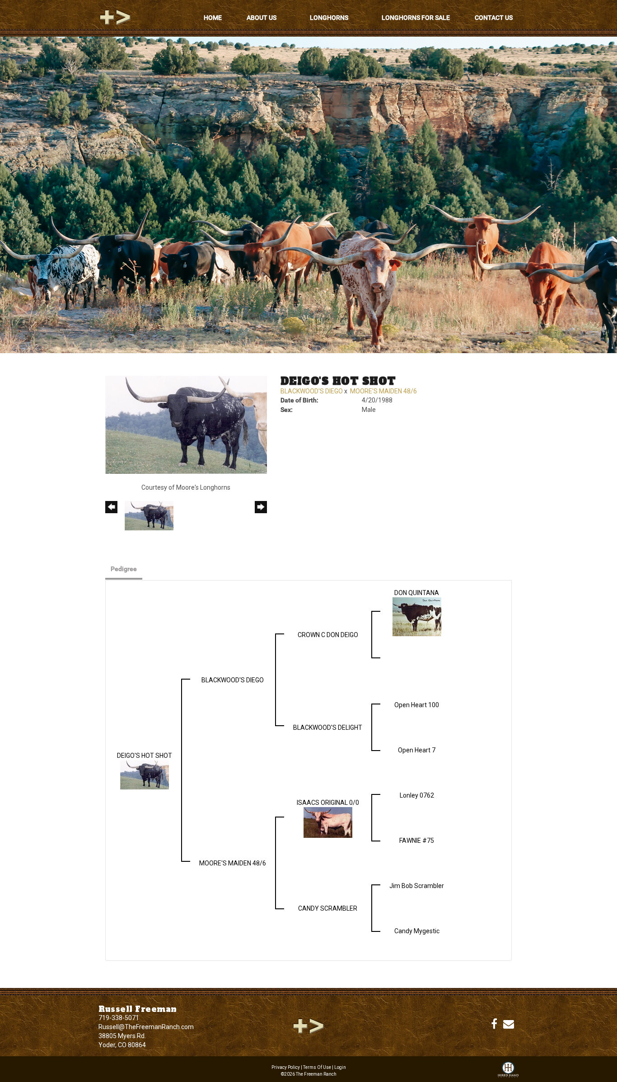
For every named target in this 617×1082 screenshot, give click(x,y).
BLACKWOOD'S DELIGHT (327, 727)
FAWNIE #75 (416, 840)
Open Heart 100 (416, 705)
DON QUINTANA (416, 592)
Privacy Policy (285, 1067)
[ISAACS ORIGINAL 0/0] (328, 821)
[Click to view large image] (186, 424)
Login (340, 1067)
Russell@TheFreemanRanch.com (146, 1026)
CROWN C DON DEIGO (328, 634)
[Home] (308, 1025)
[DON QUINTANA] (417, 615)
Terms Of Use (317, 1067)
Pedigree (124, 568)
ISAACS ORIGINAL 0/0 (328, 802)
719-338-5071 (118, 1017)
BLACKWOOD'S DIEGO (311, 391)
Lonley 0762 (417, 795)
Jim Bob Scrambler (416, 885)
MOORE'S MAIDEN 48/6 (383, 391)
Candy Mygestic (416, 931)
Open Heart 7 (416, 750)
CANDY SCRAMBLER (327, 908)
